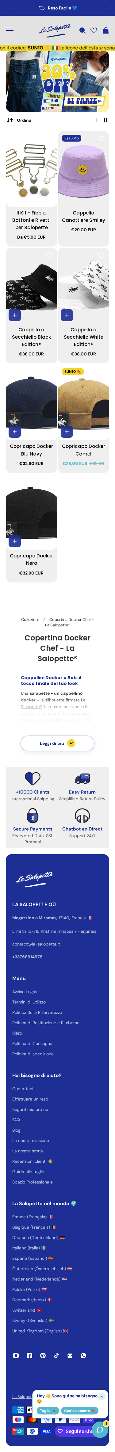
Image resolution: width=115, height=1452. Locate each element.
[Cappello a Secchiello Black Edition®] (31, 285)
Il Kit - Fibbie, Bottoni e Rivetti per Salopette (31, 220)
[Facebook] (29, 1355)
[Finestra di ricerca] (82, 30)
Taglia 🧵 (48, 1410)
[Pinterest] (43, 1355)
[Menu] (10, 30)
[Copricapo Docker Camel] (83, 402)
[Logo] (54, 30)
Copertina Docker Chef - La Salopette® (69, 622)
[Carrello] (105, 30)
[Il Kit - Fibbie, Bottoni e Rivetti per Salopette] (31, 169)
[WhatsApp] (83, 1355)
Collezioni (30, 619)
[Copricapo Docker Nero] (31, 512)
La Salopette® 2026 (30, 1396)
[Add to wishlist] (49, 139)
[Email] (70, 1355)
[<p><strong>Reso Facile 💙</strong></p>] (57, 8)
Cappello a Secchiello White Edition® (83, 337)
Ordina (24, 120)
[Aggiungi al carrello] (15, 315)
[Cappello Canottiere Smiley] (83, 169)
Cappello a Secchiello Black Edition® (31, 337)
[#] (57, 81)
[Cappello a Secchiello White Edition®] (83, 285)
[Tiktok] (56, 1355)
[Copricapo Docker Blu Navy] (31, 402)
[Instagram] (16, 1355)
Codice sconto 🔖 (79, 1410)
